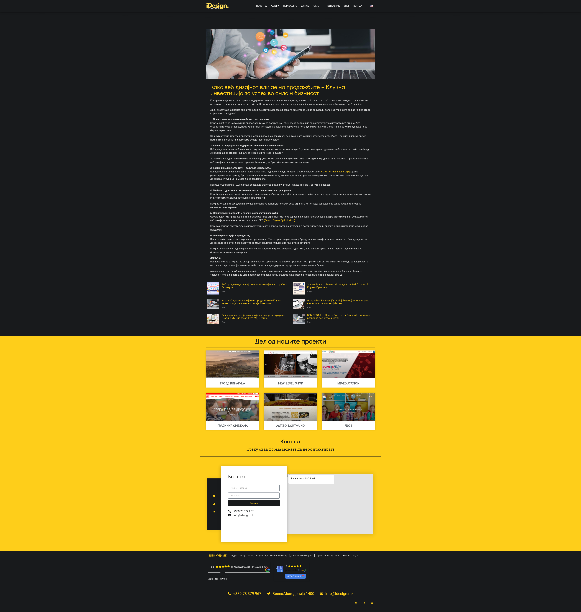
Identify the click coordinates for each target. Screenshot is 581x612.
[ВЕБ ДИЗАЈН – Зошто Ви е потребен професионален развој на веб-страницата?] (299, 319)
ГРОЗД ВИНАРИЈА (232, 383)
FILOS (348, 425)
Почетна (261, 5)
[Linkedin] (214, 512)
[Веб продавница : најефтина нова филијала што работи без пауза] (213, 288)
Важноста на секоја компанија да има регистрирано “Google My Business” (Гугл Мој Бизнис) (253, 316)
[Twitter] (214, 504)
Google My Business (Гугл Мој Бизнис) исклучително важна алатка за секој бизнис (338, 302)
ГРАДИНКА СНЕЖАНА (232, 425)
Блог (224, 291)
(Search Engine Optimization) (279, 220)
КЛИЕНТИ (318, 5)
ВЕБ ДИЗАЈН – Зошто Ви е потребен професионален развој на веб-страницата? (338, 316)
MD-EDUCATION (348, 383)
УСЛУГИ (275, 5)
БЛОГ (347, 5)
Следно (254, 503)
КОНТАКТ (358, 5)
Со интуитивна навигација (336, 171)
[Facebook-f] (364, 603)
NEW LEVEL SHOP (290, 383)
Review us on (294, 575)
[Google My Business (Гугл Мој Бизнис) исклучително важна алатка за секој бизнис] (299, 304)
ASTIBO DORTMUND (290, 425)
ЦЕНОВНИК (333, 5)
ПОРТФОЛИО (290, 5)
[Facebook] (214, 496)
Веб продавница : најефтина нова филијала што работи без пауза (254, 286)
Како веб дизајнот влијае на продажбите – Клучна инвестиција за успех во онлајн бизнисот (252, 302)
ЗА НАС (305, 5)
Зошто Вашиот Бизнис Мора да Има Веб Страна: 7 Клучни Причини (337, 286)
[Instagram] (356, 603)
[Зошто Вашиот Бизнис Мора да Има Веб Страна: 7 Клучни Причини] (299, 288)
